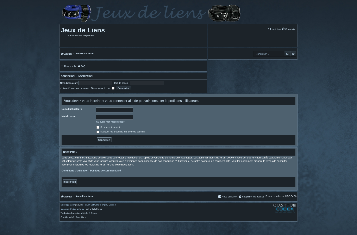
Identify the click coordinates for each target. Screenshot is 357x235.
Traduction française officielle (74, 213)
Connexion (67, 76)
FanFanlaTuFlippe (93, 209)
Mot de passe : (69, 116)
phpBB (78, 205)
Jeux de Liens (83, 30)
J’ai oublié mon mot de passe (74, 88)
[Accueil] (151, 13)
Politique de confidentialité (105, 170)
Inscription (85, 76)
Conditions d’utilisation (75, 170)
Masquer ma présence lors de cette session (122, 131)
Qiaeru (94, 213)
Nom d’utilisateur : (72, 109)
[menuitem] (289, 29)
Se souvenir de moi (101, 88)
